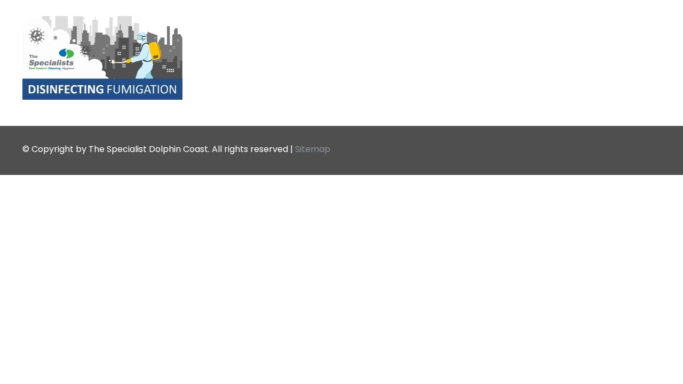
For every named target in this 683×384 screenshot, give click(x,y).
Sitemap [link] (312, 149)
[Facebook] (622, 149)
